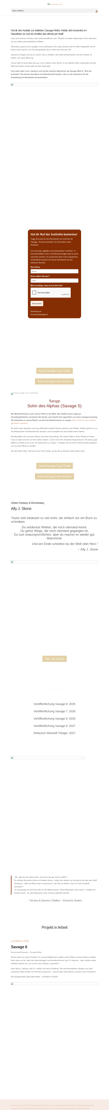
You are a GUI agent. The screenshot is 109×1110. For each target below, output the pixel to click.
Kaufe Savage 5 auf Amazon (54, 381)
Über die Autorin (54, 658)
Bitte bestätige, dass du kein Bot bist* (47, 285)
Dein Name (35, 267)
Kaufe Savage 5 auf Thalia (54, 370)
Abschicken (37, 303)
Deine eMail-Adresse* (40, 276)
